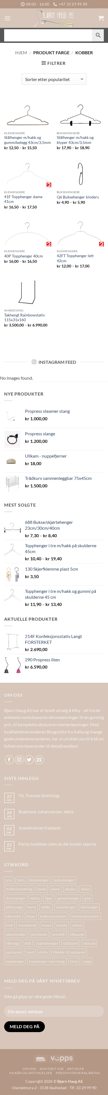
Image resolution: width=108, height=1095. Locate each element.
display (70, 889)
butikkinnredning (19, 889)
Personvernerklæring (78, 1073)
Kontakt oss (52, 1069)
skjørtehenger (47, 943)
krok (9, 925)
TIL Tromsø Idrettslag (39, 795)
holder (46, 907)
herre (31, 907)
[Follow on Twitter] (29, 759)
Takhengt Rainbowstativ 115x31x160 (24, 317)
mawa (46, 925)
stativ (43, 952)
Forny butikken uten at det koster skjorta (57, 843)
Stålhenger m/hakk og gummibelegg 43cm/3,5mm (27, 140)
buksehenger (64, 880)
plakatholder (16, 934)
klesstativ (13, 916)
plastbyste (39, 934)
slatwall (89, 943)
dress (85, 889)
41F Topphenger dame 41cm (23, 199)
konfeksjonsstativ (85, 916)
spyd (30, 952)
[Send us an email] (39, 759)
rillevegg (12, 943)
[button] (7, 18)
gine (87, 898)
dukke (35, 898)
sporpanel (13, 952)
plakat (77, 925)
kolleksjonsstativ (53, 916)
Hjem (21, 52)
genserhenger (68, 898)
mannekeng (27, 925)
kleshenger (89, 907)
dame (55, 889)
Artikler (75, 1069)
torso (74, 961)
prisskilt (58, 934)
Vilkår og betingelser (30, 1073)
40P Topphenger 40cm (23, 256)
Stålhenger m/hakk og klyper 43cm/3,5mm (75, 140)
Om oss (29, 1069)
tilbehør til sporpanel (69, 952)
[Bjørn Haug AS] (54, 18)
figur (48, 898)
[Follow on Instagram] (19, 759)
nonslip (61, 925)
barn (20, 880)
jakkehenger (66, 907)
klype (30, 916)
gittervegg (14, 907)
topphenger (15, 961)
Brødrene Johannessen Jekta (46, 811)
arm (9, 880)
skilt (27, 943)
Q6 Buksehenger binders (78, 197)
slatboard (70, 943)
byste (41, 889)
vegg (87, 961)
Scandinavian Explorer (40, 827)
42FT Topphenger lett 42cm (75, 258)
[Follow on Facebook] (9, 759)
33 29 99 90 (86, 1087)
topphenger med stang (47, 961)
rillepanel (77, 934)
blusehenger (39, 880)
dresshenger (15, 898)
